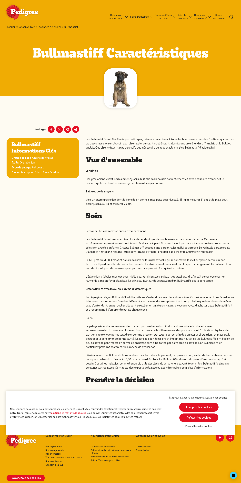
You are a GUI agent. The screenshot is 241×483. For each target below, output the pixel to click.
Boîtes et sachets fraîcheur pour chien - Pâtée (111, 451)
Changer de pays (54, 464)
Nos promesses (53, 453)
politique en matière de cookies (68, 413)
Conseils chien (143, 446)
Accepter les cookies (199, 407)
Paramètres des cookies (199, 426)
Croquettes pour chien (103, 446)
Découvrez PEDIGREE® (58, 436)
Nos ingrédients (53, 446)
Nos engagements (54, 450)
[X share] (59, 129)
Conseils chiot (143, 450)
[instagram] (230, 437)
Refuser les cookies (199, 418)
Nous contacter (53, 461)
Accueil (11, 27)
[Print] (75, 129)
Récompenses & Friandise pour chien (110, 456)
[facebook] (220, 437)
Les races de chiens (49, 27)
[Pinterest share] (67, 129)
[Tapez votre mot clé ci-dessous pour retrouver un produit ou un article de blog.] (231, 17)
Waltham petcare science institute (63, 457)
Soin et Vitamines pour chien (105, 460)
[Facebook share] (51, 129)
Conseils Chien (26, 27)
